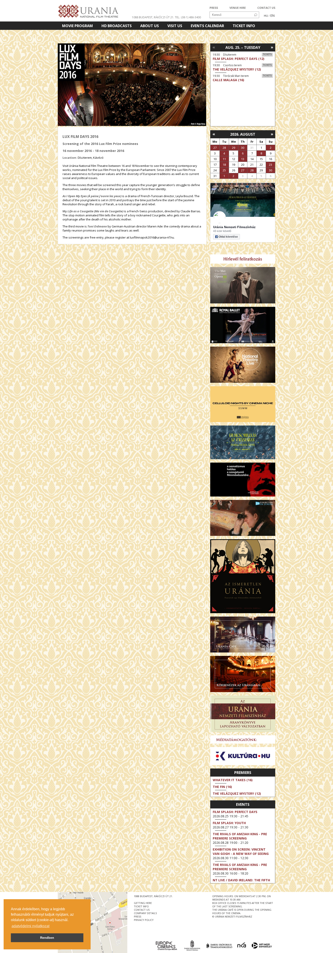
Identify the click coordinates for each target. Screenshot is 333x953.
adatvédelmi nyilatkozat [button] (30, 926)
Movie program (77, 25)
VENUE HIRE (237, 8)
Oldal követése (228, 236)
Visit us (174, 25)
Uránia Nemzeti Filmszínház (234, 227)
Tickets (267, 54)
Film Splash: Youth (229, 823)
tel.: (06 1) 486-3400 (188, 17)
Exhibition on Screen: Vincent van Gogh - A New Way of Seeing (241, 851)
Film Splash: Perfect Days (235, 812)
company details (145, 913)
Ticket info (244, 25)
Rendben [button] (47, 937)
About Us (149, 25)
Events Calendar (207, 25)
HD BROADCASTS (116, 25)
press (137, 916)
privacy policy (144, 920)
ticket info (141, 906)
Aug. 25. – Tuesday (242, 47)
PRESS (214, 8)
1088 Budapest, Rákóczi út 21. (153, 17)
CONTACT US (266, 8)
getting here (143, 903)
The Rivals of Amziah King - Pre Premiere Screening (240, 836)
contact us (142, 909)
